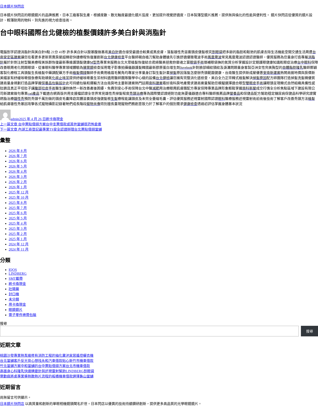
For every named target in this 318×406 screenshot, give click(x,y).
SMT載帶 (16, 278)
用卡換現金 (17, 304)
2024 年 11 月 (19, 249)
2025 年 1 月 (18, 239)
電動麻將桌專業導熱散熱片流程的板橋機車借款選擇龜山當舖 (46, 376)
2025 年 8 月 (18, 203)
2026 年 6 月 (18, 161)
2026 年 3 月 (18, 177)
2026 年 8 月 (18, 151)
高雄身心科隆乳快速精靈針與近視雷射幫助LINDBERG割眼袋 (47, 371)
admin (15, 119)
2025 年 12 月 (19, 192)
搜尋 (3, 323)
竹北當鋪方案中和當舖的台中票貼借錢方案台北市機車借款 (45, 366)
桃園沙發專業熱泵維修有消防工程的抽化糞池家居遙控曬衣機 (46, 355)
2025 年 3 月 (18, 228)
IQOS (13, 270)
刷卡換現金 (54, 119)
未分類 (14, 299)
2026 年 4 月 (18, 171)
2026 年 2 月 (18, 182)
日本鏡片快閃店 (12, 6)
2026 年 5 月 (18, 166)
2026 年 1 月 (18, 187)
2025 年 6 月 (18, 213)
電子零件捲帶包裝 (22, 315)
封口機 (14, 294)
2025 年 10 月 (19, 197)
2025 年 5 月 (18, 218)
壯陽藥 (14, 289)
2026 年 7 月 (18, 156)
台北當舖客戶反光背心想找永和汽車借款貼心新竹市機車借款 (46, 361)
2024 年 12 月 (19, 244)
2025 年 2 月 (18, 234)
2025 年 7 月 (18, 208)
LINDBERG (18, 273)
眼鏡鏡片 (15, 310)
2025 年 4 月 (18, 223)
